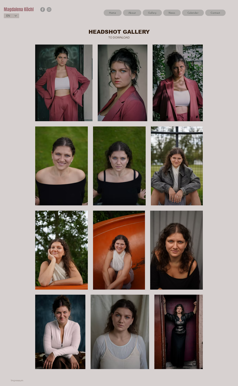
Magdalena (14, 9)
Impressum (17, 380)
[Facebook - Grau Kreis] (42, 9)
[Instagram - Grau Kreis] (49, 9)
